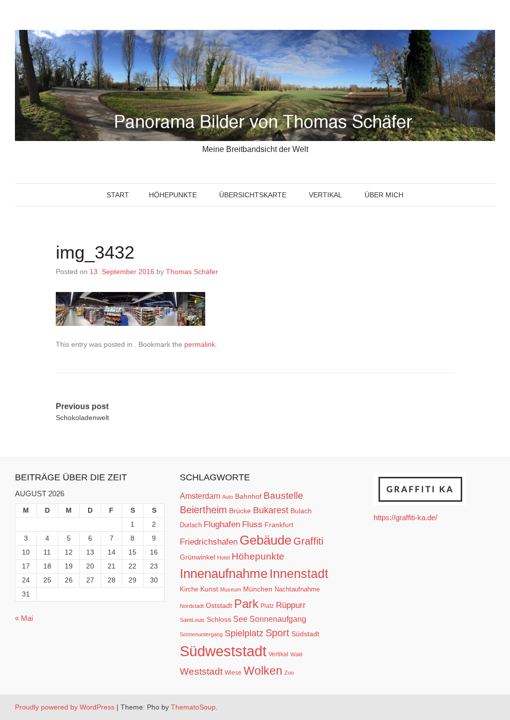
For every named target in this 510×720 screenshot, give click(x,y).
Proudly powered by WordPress (65, 707)
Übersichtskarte (252, 195)
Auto (227, 497)
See (240, 618)
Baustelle (283, 495)
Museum (230, 589)
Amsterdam (200, 496)
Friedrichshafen (209, 542)
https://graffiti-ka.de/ (405, 517)
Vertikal (325, 195)
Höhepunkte (173, 195)
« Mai (24, 618)
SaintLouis (192, 620)
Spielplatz (244, 633)
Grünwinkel (197, 557)
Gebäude (265, 540)
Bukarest (270, 510)
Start (118, 195)
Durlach (191, 525)
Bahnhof (248, 496)
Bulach (301, 511)
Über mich (384, 195)
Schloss (219, 619)
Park (246, 603)
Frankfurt (278, 525)
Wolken (263, 670)
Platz (267, 605)
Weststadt (201, 671)
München (257, 589)
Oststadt (219, 605)
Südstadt (305, 634)
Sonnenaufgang (278, 618)
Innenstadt (298, 573)
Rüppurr (291, 605)
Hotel (223, 558)
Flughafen (222, 524)
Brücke (240, 511)
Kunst (209, 589)
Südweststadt (223, 651)
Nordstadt (192, 606)
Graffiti (308, 541)
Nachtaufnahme (297, 589)
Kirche (189, 589)
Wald (296, 654)
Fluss (252, 524)
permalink (199, 344)
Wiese (233, 672)
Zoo (289, 673)
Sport (277, 632)
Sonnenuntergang (201, 634)
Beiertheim (203, 509)
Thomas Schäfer (192, 272)
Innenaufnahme (223, 573)
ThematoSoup (193, 707)
